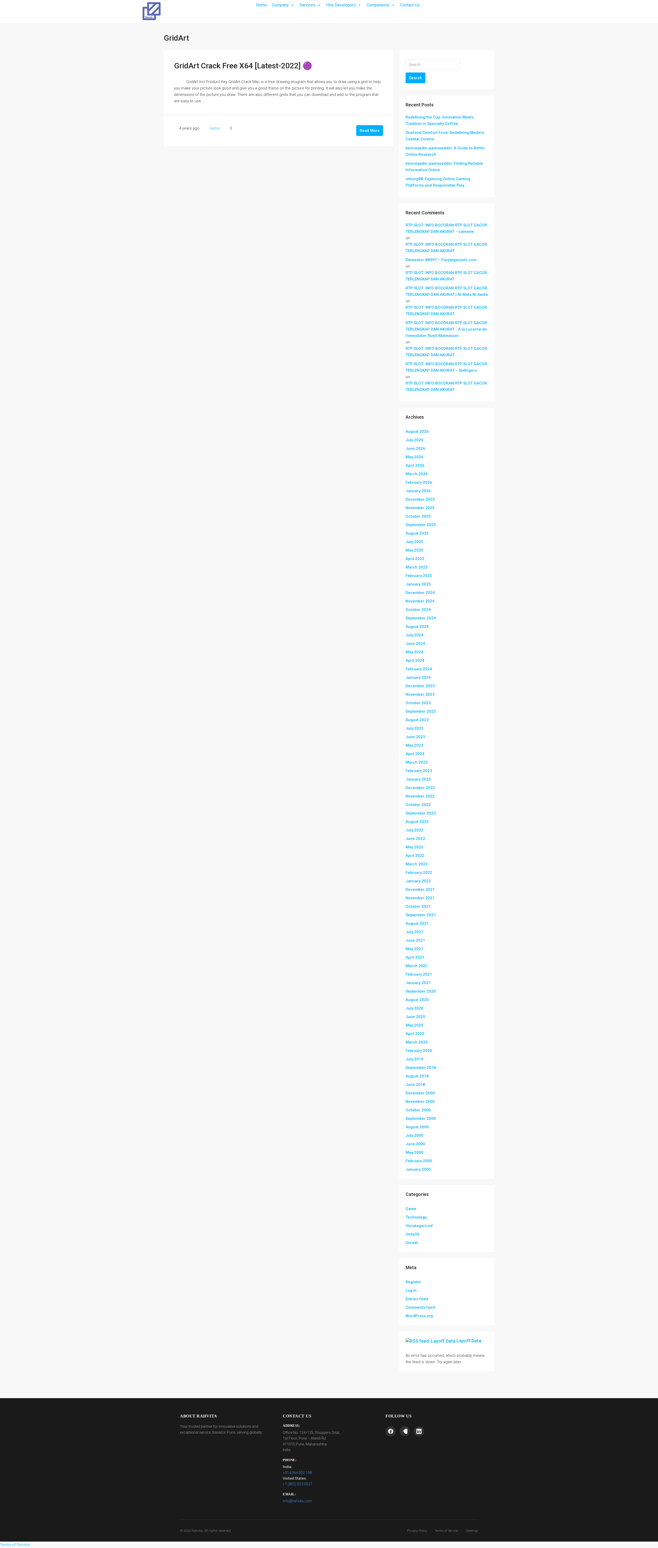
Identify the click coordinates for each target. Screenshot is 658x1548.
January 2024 (418, 677)
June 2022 (415, 838)
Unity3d (412, 1234)
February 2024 (419, 669)
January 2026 (418, 491)
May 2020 (414, 1025)
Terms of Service (446, 1531)
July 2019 (414, 1059)
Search (415, 78)
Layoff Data (468, 1340)
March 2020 (417, 1042)
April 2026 (415, 465)
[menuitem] (486, 11)
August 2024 (417, 626)
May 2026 (414, 457)
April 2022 (415, 855)
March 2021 (417, 966)
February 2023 (419, 770)
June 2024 (415, 643)
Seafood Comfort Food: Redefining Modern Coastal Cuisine (445, 135)
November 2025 (420, 508)
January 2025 (418, 584)
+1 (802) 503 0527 (297, 1484)
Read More (370, 130)
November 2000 (420, 1101)
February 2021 (419, 974)
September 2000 (421, 1118)
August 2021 (417, 923)
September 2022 (421, 813)
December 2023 (420, 686)
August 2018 (417, 1076)
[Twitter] (405, 1431)
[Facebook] (391, 1431)
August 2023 (417, 720)
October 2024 (418, 609)
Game (214, 128)
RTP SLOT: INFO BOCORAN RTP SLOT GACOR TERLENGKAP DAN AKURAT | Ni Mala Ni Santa (447, 291)
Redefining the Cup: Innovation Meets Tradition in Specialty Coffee (440, 120)
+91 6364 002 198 (297, 1473)
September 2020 (421, 991)
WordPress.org (419, 1316)
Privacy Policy (417, 1531)
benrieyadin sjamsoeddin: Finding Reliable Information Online (444, 166)
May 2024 (414, 652)
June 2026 (415, 448)
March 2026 (417, 474)
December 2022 (420, 787)
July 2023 (414, 728)
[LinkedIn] (419, 1431)
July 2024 (414, 635)
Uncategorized (419, 1225)
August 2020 (417, 999)
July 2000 (414, 1135)
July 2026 (414, 440)
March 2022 (417, 864)
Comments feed (420, 1307)
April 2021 (415, 957)
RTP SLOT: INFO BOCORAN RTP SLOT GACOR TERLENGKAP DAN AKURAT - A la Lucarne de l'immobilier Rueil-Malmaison (446, 329)
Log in (411, 1290)
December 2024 (420, 592)
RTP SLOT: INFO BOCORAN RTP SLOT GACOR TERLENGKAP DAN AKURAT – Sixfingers (446, 367)
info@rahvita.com (297, 1501)
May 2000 (414, 1152)
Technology (416, 1217)
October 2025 (418, 516)
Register (413, 1282)
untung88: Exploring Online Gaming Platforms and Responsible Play (438, 182)
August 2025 (417, 533)
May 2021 (414, 949)
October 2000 (418, 1110)
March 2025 (417, 567)
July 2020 (414, 1008)
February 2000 (419, 1161)
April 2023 (415, 754)
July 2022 (414, 830)
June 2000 (415, 1144)
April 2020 (415, 1033)
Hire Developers (341, 5)
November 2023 (420, 694)
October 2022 (418, 804)
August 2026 (417, 431)
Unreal (412, 1242)
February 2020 (419, 1050)
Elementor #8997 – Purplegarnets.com (441, 260)
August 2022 (417, 821)
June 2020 (415, 1016)
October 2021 (418, 906)
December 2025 (420, 499)
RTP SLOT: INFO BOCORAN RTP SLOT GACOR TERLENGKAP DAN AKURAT (446, 247)
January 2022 (418, 881)
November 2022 (420, 796)
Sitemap (472, 1531)
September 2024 (421, 618)
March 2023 (417, 762)
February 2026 (419, 482)
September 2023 (421, 711)
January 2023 (418, 779)
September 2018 (421, 1067)
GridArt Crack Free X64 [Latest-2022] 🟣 (243, 65)
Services (307, 5)
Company (280, 5)
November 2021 (420, 898)
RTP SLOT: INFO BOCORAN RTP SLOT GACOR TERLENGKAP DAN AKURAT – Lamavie (446, 228)
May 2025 (414, 550)
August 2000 (417, 1127)
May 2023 (414, 745)
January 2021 (418, 983)
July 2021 (414, 932)
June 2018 (415, 1084)
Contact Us (410, 5)
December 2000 (420, 1093)
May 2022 (414, 847)
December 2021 (420, 889)
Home (261, 5)
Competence (378, 5)
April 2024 (415, 660)
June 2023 (415, 737)
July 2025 (414, 541)
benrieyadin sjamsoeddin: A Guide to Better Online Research (445, 151)
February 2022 (419, 872)
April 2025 (415, 558)
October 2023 (418, 703)
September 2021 (421, 915)
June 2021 (415, 940)
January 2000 (418, 1169)
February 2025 (419, 575)
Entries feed (417, 1299)
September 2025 (421, 525)
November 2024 (420, 601)
